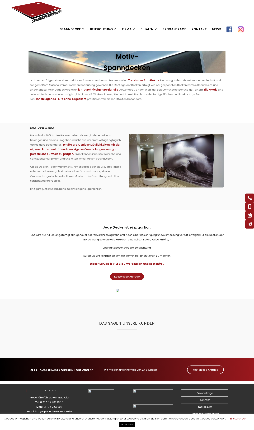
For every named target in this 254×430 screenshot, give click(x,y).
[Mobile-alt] (249, 206)
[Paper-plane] (249, 224)
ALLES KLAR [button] (127, 424)
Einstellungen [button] (238, 418)
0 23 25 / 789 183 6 (51, 402)
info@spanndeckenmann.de (53, 411)
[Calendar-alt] (249, 215)
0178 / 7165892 (53, 407)
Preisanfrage (205, 393)
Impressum (205, 407)
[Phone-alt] (249, 198)
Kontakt (205, 400)
